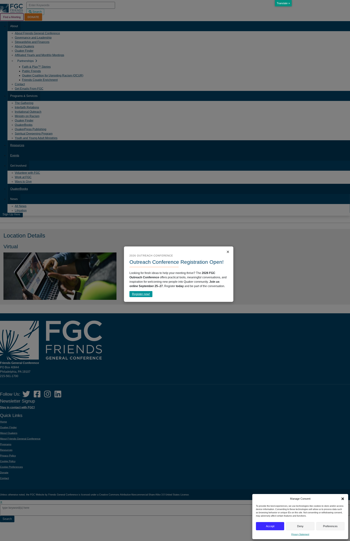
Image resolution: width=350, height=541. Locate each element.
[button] (343, 499)
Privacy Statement (300, 534)
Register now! (142, 294)
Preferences (330, 526)
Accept (270, 526)
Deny (300, 526)
